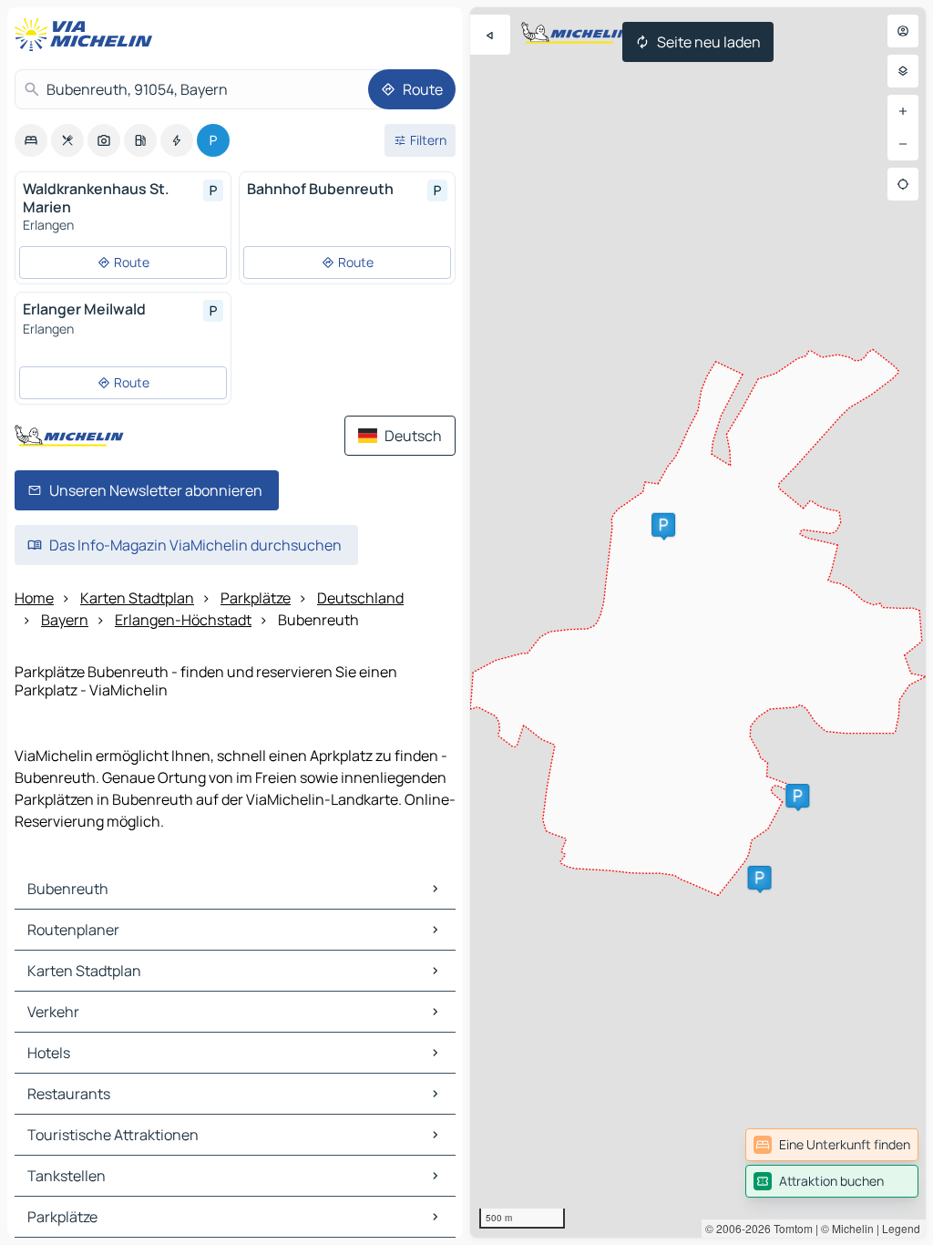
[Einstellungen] (902, 71)
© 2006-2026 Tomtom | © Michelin (789, 1228)
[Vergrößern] (902, 111)
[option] (31, 140)
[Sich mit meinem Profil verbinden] (902, 31)
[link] (831, 1144)
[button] (760, 878)
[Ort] (902, 184)
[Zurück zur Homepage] (87, 35)
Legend (901, 1228)
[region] (698, 622)
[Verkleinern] (902, 144)
